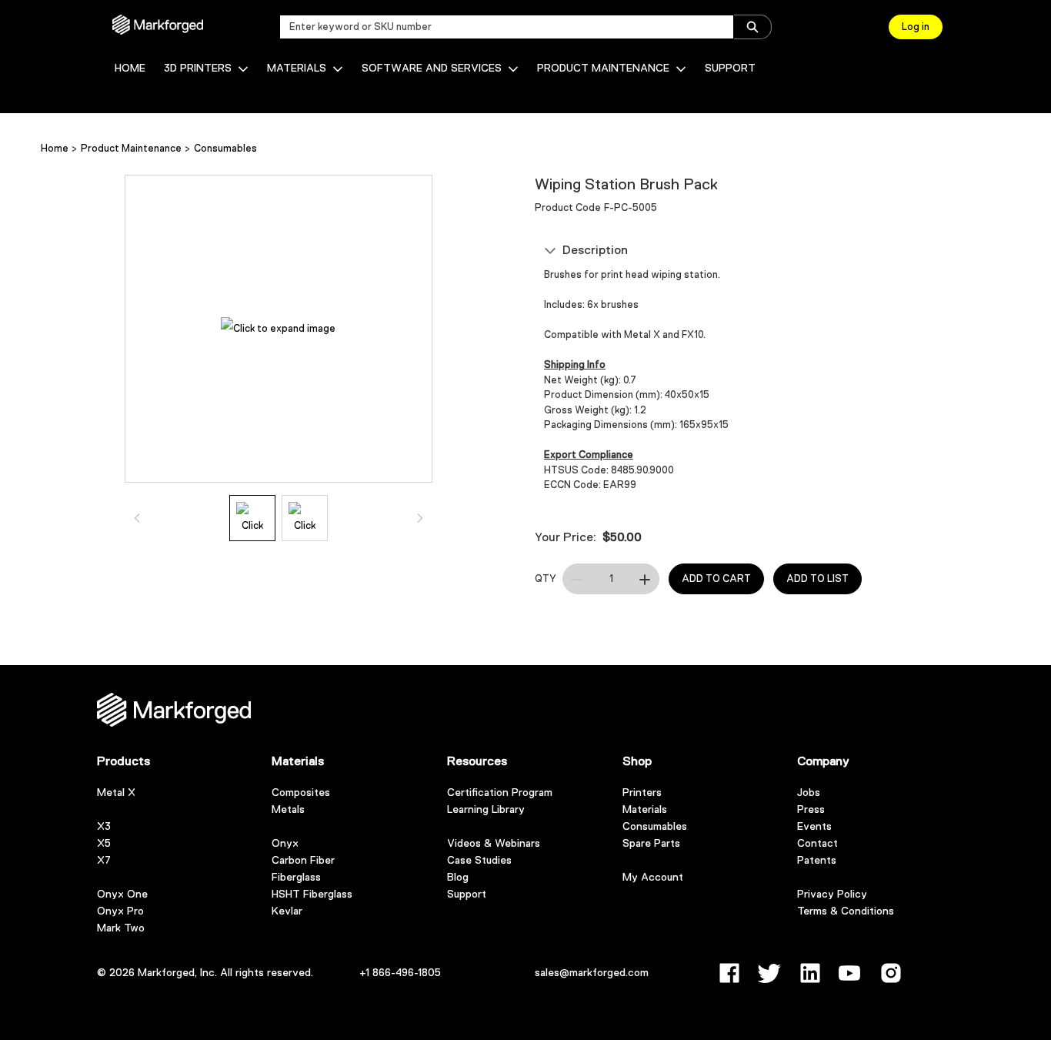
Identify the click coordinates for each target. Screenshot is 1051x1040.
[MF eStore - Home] (158, 25)
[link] (130, 68)
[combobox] (500, 26)
